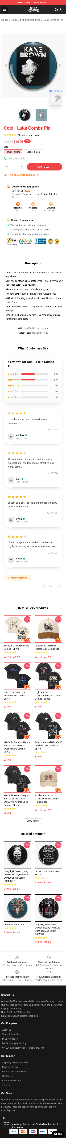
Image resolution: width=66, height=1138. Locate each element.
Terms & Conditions (11, 1034)
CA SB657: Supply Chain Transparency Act (23, 1047)
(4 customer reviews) (28, 135)
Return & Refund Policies (14, 1071)
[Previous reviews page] (44, 586)
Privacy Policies (10, 1039)
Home (4, 19)
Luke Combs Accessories (26, 19)
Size (6, 146)
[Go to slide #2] (41, 115)
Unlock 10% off (6, 1123)
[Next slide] (59, 65)
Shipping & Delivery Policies (15, 1062)
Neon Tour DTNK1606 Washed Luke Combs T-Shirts (15, 695)
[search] (56, 10)
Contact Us (7, 1076)
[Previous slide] (6, 65)
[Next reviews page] (59, 586)
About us (6, 1030)
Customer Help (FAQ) (12, 1080)
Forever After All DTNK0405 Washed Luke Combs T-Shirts (48, 745)
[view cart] (61, 10)
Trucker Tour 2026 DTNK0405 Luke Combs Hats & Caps (47, 798)
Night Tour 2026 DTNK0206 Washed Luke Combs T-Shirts (47, 695)
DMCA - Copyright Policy (14, 1043)
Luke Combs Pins (53, 19)
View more (33, 821)
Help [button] (60, 1134)
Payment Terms (10, 1067)
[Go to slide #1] (24, 115)
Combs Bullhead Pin (14, 924)
